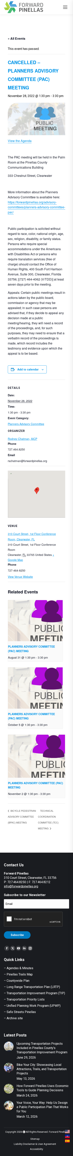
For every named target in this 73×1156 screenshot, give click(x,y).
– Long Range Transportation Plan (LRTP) (32, 987)
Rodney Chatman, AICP (22, 439)
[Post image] (9, 1046)
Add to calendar (28, 369)
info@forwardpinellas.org (21, 886)
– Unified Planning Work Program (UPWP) (32, 1006)
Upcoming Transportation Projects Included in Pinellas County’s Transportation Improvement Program (42, 1048)
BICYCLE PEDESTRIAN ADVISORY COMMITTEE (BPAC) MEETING (22, 816)
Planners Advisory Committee (26, 424)
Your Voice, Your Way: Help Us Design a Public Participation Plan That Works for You (42, 1107)
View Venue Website (20, 577)
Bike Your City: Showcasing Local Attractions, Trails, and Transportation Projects (42, 1069)
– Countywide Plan (16, 981)
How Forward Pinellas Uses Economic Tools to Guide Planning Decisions (43, 1088)
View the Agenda (20, 140)
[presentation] (35, 620)
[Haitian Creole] (67, 1136)
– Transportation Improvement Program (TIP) (34, 993)
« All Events (16, 38)
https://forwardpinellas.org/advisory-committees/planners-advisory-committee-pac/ (36, 207)
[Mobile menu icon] (65, 7)
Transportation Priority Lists (26, 999)
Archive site (15, 1018)
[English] (67, 1131)
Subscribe (17, 935)
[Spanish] (67, 1141)
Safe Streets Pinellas (21, 1012)
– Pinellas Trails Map (18, 974)
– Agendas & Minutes (18, 968)
